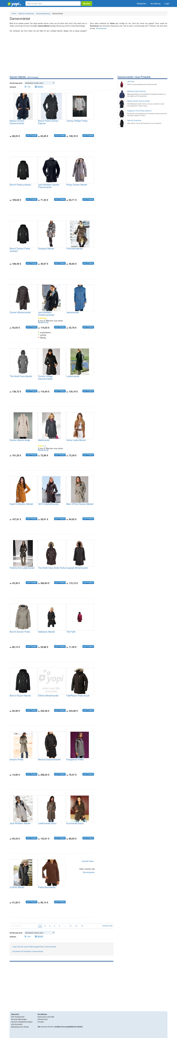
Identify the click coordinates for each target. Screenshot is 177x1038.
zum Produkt (31, 135)
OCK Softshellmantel (48, 504)
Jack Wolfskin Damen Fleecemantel (48, 186)
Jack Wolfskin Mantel (20, 823)
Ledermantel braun (47, 823)
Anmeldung (155, 3)
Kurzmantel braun (75, 823)
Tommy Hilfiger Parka (77, 120)
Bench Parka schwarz (20, 184)
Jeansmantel (72, 312)
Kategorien (141, 3)
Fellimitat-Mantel (74, 248)
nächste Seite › (88, 861)
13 (70, 926)
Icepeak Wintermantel (77, 567)
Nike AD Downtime (134, 120)
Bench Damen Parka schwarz (20, 250)
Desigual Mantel (46, 248)
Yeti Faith (71, 631)
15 (82, 926)
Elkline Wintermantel (48, 695)
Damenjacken (89, 872)
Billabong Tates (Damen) (136, 91)
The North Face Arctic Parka (52, 567)
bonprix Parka (16, 759)
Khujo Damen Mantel (76, 184)
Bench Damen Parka (20, 631)
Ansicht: (13, 87)
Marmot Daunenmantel (49, 759)
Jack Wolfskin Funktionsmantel (46, 313)
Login (167, 3)
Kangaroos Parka (75, 759)
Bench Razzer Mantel (20, 695)
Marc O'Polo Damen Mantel (79, 504)
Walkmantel (44, 440)
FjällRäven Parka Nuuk (77, 695)
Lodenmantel (72, 376)
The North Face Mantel (21, 376)
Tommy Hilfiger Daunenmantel (45, 377)
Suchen (86, 3)
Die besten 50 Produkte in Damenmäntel (27, 951)
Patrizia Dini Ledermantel (22, 567)
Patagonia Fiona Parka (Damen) (139, 111)
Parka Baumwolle (46, 887)
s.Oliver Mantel (17, 887)
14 (76, 926)
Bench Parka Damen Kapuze (48, 122)
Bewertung (43, 322)
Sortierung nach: (16, 83)
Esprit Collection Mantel (21, 504)
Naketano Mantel (46, 631)
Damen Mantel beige (20, 440)
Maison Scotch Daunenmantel (17, 122)
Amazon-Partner (47, 1026)
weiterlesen (102, 28)
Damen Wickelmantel (20, 312)
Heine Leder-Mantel (76, 440)
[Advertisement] (88, 54)
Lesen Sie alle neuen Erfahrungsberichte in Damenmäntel (34, 946)
